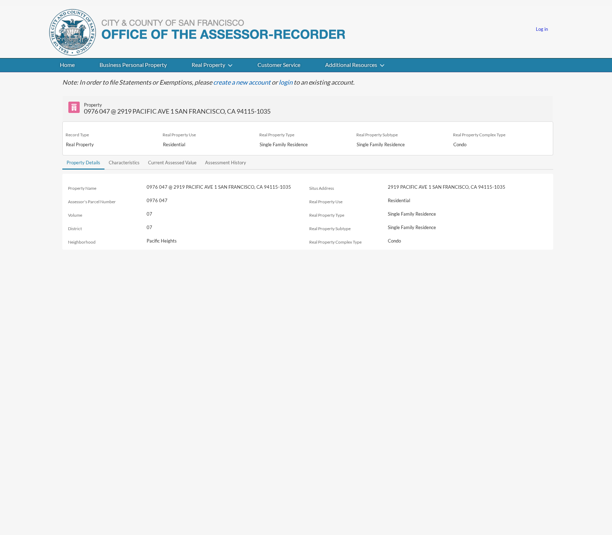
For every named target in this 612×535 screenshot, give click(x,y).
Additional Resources (351, 64)
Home (67, 64)
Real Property (208, 64)
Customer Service (278, 64)
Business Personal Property (133, 64)
